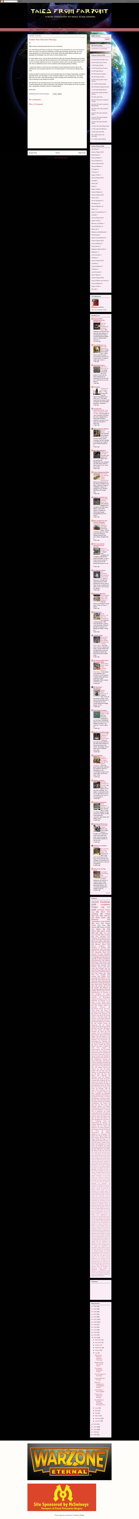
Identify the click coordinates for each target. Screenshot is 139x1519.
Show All (108, 892)
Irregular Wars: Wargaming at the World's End (99, 320)
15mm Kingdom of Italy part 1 (104, 805)
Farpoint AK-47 (95, 1064)
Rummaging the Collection (99, 1041)
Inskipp (107, 914)
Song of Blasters (99, 955)
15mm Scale (105, 931)
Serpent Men (94, 1241)
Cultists (105, 1103)
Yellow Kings (94, 1275)
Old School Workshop (100, 824)
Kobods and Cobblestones (99, 1214)
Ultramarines (95, 949)
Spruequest (101, 1144)
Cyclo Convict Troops (105, 1178)
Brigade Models (101, 1172)
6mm (104, 925)
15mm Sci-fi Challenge (98, 1090)
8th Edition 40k (103, 990)
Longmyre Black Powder (104, 1217)
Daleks (95, 1180)
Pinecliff (93, 1230)
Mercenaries (104, 1038)
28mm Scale (95, 939)
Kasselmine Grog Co (102, 1211)
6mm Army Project (96, 1054)
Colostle (101, 968)
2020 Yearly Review (101, 1155)
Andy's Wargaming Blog (101, 472)
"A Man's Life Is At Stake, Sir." (104, 390)
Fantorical (96, 387)
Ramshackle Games (97, 1008)
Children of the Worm (97, 1015)
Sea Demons (105, 1239)
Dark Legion (104, 1017)
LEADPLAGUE (98, 635)
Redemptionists (102, 1233)
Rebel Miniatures (101, 1231)
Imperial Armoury (103, 1067)
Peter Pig (106, 1228)
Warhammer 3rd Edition (103, 1083)
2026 (95, 1306)
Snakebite (93, 1247)
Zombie (100, 1275)
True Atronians (103, 1051)
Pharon (93, 1135)
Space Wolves (101, 1247)
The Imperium (102, 1258)
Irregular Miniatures (96, 1124)
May (96, 1410)
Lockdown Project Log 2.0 (100, 905)
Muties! (93, 1225)
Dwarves (107, 916)
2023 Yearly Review (97, 1158)
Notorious (99, 1227)
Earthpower (105, 1188)
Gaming (100, 986)
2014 (95, 1337)
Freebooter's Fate (103, 1195)
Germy (106, 1199)
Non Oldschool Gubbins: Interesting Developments (100, 1402)
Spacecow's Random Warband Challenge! (99, 1357)
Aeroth (105, 962)
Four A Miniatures (97, 1111)
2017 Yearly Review (96, 1153)
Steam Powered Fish (98, 1249)
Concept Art (95, 954)
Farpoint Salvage (95, 1192)
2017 (95, 1330)
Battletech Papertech (42, 29)
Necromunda (104, 1039)
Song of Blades (105, 1043)
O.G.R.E (106, 1227)
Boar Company (101, 936)
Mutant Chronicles (103, 1224)
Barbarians (98, 960)
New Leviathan (100, 1225)
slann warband (104, 1052)
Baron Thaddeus (96, 1093)
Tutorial (101, 1082)
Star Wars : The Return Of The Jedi (104, 783)
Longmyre (102, 995)
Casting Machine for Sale (100, 1379)
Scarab (93, 1238)
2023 (95, 1314)
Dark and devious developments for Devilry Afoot (104, 327)
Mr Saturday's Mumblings (97, 687)
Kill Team (106, 1213)
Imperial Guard (102, 1005)
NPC (106, 1129)
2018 (95, 1327)
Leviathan (107, 934)
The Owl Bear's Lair (99, 345)
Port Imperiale (97, 755)
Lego (101, 1069)
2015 (95, 1335)
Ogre (100, 1228)
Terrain (93, 927)
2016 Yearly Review (103, 1152)
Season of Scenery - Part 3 (105, 550)
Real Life (93, 1231)
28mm (103, 912)
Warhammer (94, 1052)
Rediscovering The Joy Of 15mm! (99, 1364)
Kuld (94, 1021)
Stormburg (107, 1249)
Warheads (93, 1271)
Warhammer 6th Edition (103, 1149)
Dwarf (102, 1031)
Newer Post (33, 153)
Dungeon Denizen (96, 1106)
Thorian (104, 1261)
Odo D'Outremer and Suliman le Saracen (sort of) (105, 575)
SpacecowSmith (98, 307)
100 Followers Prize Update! (99, 1390)
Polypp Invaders (103, 1135)
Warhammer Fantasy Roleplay (99, 1268)
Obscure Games (96, 966)
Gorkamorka (94, 1200)
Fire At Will (94, 1194)
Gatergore (95, 1199)
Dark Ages (104, 1105)
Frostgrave (96, 1034)
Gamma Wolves (106, 1197)
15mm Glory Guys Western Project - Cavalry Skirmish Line (105, 477)
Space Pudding (103, 1046)
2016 (95, 1332)
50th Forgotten (103, 1163)
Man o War (96, 1220)
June (96, 1408)
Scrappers (105, 1238)
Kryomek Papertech (57, 29)
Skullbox (96, 1246)
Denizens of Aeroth (96, 1018)
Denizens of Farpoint (98, 947)
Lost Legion (96, 1219)
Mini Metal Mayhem (99, 450)
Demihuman (94, 1184)
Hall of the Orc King (97, 1065)
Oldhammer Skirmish (104, 1021)
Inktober (96, 987)
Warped (108, 1271)
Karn (106, 1124)
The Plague (103, 1260)
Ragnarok (106, 1230)
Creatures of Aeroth (103, 1177)
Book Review (97, 1100)
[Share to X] (57, 94)
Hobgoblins (102, 1206)
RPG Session (95, 1137)
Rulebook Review (104, 971)
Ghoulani (105, 1114)
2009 (95, 1434)
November (98, 1342)
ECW (99, 1188)
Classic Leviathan (98, 946)
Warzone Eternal (100, 944)
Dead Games (98, 1030)
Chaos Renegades (105, 1028)
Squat (108, 1247)
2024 (95, 1311)
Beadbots (101, 1167)
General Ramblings (100, 902)
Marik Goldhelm (104, 1220)
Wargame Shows (95, 1266)
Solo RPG (98, 942)
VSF (92, 1264)
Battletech (95, 919)
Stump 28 (102, 1078)
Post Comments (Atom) (61, 158)
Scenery (107, 957)
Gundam (100, 1202)
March (97, 1415)
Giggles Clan (95, 1036)
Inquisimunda (95, 1122)
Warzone (99, 957)
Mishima (93, 1224)
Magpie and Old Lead (100, 497)
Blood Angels (106, 1098)
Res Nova (105, 989)
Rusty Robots (99, 941)
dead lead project (99, 365)
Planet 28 (103, 927)
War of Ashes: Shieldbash (102, 958)
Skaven (99, 1244)
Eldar (108, 941)
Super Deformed (103, 981)
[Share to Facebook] (59, 94)
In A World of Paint (99, 570)
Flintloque (94, 938)
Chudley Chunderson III (97, 1175)
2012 (95, 1427)
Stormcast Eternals (98, 1250)
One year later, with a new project (105, 850)
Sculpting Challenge (95, 1239)
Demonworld (101, 979)
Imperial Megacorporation (102, 1208)
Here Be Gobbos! (102, 1118)
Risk (103, 1235)
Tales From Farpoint (98, 1047)
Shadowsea (104, 1241)
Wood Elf (96, 1150)
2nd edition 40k (98, 929)
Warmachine (101, 1271)
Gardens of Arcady (103, 1113)
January (97, 1421)
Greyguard (102, 1200)
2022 (95, 1317)
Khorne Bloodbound (96, 1213)
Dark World (99, 1181)
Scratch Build (95, 1043)
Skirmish (100, 1140)
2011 (95, 1429)
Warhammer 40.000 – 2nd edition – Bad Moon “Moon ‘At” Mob (100, 412)
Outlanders (104, 1134)
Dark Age (94, 1105)
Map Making (101, 970)
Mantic (108, 1127)
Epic (97, 933)
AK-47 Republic (106, 1164)
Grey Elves (107, 1020)
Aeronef (96, 1013)
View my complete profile (98, 309)
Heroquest (93, 1203)
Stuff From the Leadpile (100, 974)
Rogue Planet (95, 1139)
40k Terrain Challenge (98, 982)
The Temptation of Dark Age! (100, 1374)
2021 (95, 1319)
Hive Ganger (105, 1205)
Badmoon (94, 1028)
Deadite (106, 1181)
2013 (95, 1424)
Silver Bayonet (102, 1242)
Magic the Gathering (105, 1219)
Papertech (104, 938)
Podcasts (99, 1230)
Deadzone (104, 1183)
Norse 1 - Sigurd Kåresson (103, 691)
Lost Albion (103, 1126)
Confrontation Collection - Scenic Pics (104, 500)
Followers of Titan (102, 1109)
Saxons (106, 1236)
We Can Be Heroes (98, 1272)
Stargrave (100, 1145)
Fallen (106, 1018)
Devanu (101, 1186)
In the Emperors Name (97, 1210)
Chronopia (107, 949)
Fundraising (105, 1064)
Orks (97, 916)
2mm (105, 933)
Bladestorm (97, 1098)
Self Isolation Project (100, 1023)
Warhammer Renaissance (98, 1269)
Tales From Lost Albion (99, 1255)
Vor (107, 1264)
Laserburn (93, 1216)
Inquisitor (104, 1122)
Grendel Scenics (96, 1116)
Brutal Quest (106, 939)
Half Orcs (106, 1202)
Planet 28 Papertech (72, 29)
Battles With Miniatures (103, 1095)
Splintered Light (96, 1077)
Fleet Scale (101, 1194)
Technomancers (95, 1049)
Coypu (105, 963)
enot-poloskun (68, 1515)
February (98, 1418)
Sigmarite (93, 1242)
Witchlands (99, 1274)
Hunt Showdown (95, 1119)
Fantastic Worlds (104, 1191)
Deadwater (93, 1183)
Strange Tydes (99, 1252)
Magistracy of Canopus (97, 1127)
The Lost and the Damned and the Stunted (98, 545)
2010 (95, 1432)
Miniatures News (100, 952)
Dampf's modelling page (101, 732)
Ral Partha (105, 1137)
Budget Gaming (98, 1101)
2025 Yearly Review (101, 1159)
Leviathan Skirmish (98, 1007)
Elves (93, 986)
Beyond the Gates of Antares (101, 1096)
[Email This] (54, 94)
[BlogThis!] (55, 94)
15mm (93, 931)
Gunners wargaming (99, 802)
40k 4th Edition (94, 1163)
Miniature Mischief (99, 593)
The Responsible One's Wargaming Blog (100, 661)
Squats (101, 999)
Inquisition (107, 954)
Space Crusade (98, 1044)
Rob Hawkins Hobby (100, 710)
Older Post (81, 153)
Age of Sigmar (95, 963)
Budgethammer (95, 992)
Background (105, 1026)
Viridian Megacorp (100, 1264)
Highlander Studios (103, 1203)
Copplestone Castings (100, 1059)
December (98, 1340)
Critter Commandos (96, 1061)
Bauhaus (95, 1167)
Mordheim (94, 1039)
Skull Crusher (107, 1244)
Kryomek (103, 965)
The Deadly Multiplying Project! (99, 1370)
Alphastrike (107, 1056)
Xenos (93, 1088)
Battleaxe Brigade (106, 1166)
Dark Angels (102, 1180)
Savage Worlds (99, 1236)
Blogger (82, 1515)
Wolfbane (106, 1274)
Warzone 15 (104, 1000)
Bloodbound (96, 1057)
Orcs (97, 923)
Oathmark (93, 1228)
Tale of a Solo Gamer (105, 1253)
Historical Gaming (95, 1205)
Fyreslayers (105, 1034)
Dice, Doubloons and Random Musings (100, 521)
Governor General (96, 1020)
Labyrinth (93, 1126)
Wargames (105, 1266)
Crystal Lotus (94, 1178)
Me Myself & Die (95, 1222)
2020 (95, 1322)
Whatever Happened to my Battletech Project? (99, 1385)
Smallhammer (104, 1246)
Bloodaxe (104, 1013)
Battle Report (101, 918)
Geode (101, 1199)
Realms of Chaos (98, 780)
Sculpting (94, 914)
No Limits (95, 1131)
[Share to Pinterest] (61, 94)
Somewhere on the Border (99, 48)
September (98, 1347)
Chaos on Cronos (103, 1174)
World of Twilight (105, 1012)
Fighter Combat (104, 1192)
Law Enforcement (102, 1216)
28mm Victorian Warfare (101, 429)
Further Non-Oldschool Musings (99, 1395)
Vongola (93, 990)
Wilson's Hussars (103, 1087)
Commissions (106, 1057)
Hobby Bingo (94, 1206)
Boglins (102, 1170)
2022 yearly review (105, 1156)
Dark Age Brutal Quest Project (100, 983)
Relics (99, 1074)
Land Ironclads (96, 934)
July (96, 1353)
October (97, 1345)
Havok (108, 986)
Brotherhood (106, 1100)
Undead (93, 976)
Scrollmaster (97, 408)
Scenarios (99, 1238)
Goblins (107, 942)
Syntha (100, 1147)
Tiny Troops (98, 950)
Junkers (93, 1069)
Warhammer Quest (99, 1085)
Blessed (101, 1169)
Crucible (107, 950)
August (97, 1350)
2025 (95, 1309)
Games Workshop (95, 1197)
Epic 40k (101, 1004)
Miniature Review (98, 1129)
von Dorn (105, 1150)
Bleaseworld (97, 612)
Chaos (94, 1174)
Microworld (105, 1222)
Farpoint (93, 965)
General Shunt (95, 1114)
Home (31, 29)
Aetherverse (96, 1166)
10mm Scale (94, 1152)
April (96, 1413)
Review (98, 1235)
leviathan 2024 (103, 1088)
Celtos (108, 1172)
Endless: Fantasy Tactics (98, 1189)
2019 (95, 1324)
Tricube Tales (105, 1263)
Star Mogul (98, 973)
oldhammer (94, 1025)
